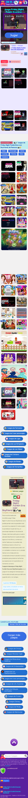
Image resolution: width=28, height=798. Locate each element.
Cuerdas (4, 154)
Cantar (22, 151)
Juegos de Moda (15, 707)
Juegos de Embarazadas (14, 666)
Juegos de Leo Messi (14, 449)
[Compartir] (25, 53)
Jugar (14, 35)
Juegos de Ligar (14, 438)
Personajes (13, 151)
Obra (21, 154)
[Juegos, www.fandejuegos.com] (10, 3)
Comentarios (15, 62)
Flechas (13, 154)
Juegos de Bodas (14, 461)
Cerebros (5, 157)
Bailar (4, 151)
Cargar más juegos (14, 636)
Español (6, 780)
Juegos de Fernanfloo (14, 467)
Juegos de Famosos (14, 428)
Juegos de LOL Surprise (14, 684)
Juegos (4, 62)
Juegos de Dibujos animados (11, 690)
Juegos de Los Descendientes (10, 672)
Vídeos (4, 65)
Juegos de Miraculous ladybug (12, 660)
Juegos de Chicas (14, 648)
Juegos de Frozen (14, 696)
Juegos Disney (14, 701)
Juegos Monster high (14, 654)
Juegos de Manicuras (14, 712)
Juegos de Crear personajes (14, 433)
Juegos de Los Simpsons (15, 444)
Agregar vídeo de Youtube (18, 624)
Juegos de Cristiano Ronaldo (11, 455)
